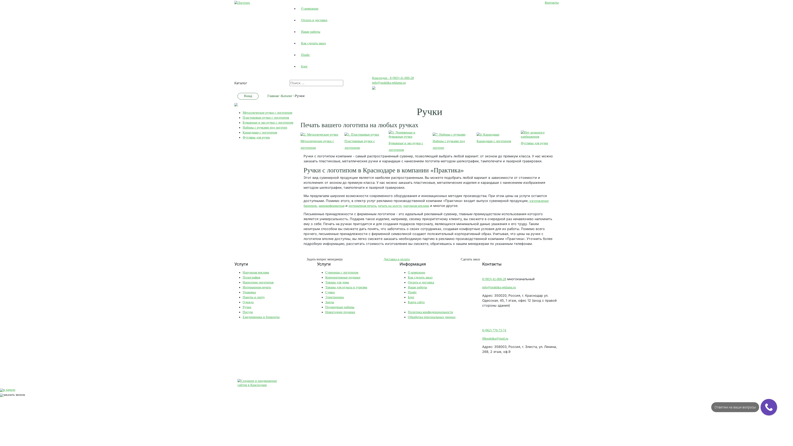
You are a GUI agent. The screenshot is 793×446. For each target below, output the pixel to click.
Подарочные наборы (339, 307)
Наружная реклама (256, 272)
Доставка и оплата (397, 259)
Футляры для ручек (256, 137)
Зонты (329, 302)
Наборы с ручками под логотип (265, 127)
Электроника (334, 297)
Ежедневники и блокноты (261, 317)
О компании (309, 8)
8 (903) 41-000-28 (494, 279)
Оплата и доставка (314, 20)
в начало (9, 389)
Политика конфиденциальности (430, 312)
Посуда (248, 312)
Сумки (330, 292)
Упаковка (249, 292)
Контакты (552, 2)
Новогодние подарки (340, 312)
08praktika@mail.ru (495, 338)
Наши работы (310, 31)
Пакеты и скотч (254, 297)
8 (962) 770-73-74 (494, 330)
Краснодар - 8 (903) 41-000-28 (393, 78)
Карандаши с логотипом (260, 132)
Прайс (305, 55)
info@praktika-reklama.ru (389, 82)
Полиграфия (251, 277)
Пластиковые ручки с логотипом (266, 117)
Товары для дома (337, 282)
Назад (248, 96)
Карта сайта (416, 302)
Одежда (248, 302)
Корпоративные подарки (342, 277)
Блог (304, 66)
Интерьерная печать (257, 287)
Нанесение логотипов (258, 282)
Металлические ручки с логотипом (267, 112)
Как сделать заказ (313, 43)
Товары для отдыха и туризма (346, 287)
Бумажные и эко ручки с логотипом (268, 122)
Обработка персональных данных (432, 317)
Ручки (247, 307)
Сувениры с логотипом (341, 272)
